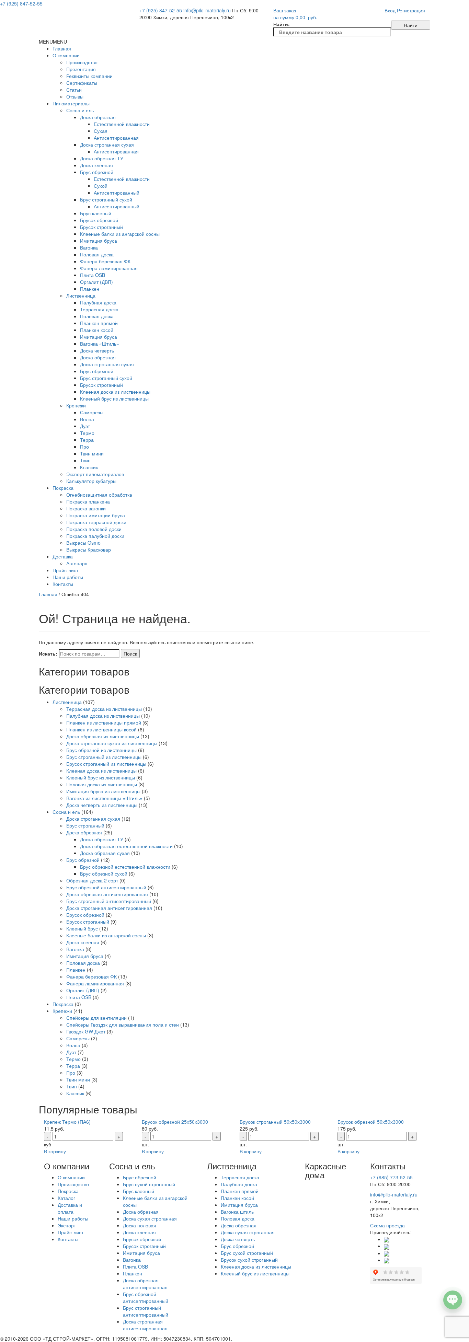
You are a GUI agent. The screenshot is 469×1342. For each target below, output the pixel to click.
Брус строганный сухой (106, 199)
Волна (87, 419)
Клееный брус (82, 928)
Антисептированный (116, 192)
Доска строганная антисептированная (109, 907)
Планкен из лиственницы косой (101, 729)
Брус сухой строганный (149, 1184)
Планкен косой (96, 329)
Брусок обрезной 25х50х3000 (175, 1121)
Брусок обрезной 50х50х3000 (371, 1121)
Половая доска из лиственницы (101, 784)
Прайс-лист (65, 570)
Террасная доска (99, 309)
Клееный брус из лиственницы (114, 398)
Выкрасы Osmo (83, 542)
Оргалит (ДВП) (96, 281)
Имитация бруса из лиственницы (103, 791)
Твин (85, 460)
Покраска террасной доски (96, 522)
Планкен (89, 288)
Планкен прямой (99, 323)
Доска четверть (97, 350)
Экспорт (67, 1225)
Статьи (74, 89)
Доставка (63, 556)
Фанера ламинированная (109, 268)
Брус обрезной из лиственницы (101, 750)
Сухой (100, 185)
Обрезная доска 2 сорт (92, 880)
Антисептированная (116, 137)
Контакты (63, 583)
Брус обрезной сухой (103, 873)
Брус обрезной (96, 172)
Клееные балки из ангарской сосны (120, 233)
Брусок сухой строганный (249, 1259)
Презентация (81, 69)
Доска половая (139, 1225)
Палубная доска (98, 302)
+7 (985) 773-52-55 (391, 1177)
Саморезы (91, 412)
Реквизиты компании (89, 75)
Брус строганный (85, 825)
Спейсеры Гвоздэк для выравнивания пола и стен (122, 1024)
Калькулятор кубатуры (91, 480)
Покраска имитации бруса (95, 515)
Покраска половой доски (94, 528)
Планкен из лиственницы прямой (103, 722)
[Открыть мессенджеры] (452, 1300)
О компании (66, 55)
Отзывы (74, 96)
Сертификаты (81, 82)
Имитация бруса (98, 240)
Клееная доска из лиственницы (115, 391)
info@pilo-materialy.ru (207, 10)
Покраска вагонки (86, 508)
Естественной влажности (122, 123)
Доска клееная (96, 165)
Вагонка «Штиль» (99, 343)
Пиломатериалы (71, 103)
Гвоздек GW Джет (85, 1031)
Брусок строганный (101, 226)
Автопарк (76, 563)
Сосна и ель (80, 110)
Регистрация (411, 10)
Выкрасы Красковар (88, 549)
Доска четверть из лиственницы (101, 804)
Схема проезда (387, 1225)
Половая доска (97, 254)
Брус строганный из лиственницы (103, 756)
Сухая (100, 130)
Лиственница (80, 295)
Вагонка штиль (237, 1211)
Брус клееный (95, 213)
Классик (89, 467)
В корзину (55, 1151)
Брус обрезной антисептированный (106, 887)
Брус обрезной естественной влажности (125, 866)
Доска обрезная (98, 117)
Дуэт (85, 426)
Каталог (66, 1197)
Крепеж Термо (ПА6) (67, 1121)
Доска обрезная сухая (105, 852)
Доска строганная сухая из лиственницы (111, 743)
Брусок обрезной (99, 220)
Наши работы (68, 577)
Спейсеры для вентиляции (96, 1017)
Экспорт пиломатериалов (95, 474)
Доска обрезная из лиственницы (102, 736)
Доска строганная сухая (107, 144)
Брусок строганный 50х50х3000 (275, 1121)
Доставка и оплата (70, 1208)
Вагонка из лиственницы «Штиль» (104, 798)
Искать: (48, 653)
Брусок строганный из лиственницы (106, 763)
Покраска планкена (88, 501)
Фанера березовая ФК (105, 261)
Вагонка (89, 247)
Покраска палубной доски (95, 535)
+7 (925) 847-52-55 (160, 10)
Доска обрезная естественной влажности (126, 846)
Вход (390, 10)
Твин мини (92, 453)
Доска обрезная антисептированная (107, 894)
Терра (87, 439)
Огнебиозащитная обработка (99, 494)
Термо (87, 432)
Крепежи (76, 405)
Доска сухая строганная (150, 1218)
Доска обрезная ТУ (101, 158)
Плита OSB (92, 274)
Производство (82, 62)
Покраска (63, 487)
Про (84, 446)
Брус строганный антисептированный (108, 901)
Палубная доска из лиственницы (103, 715)
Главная (62, 48)
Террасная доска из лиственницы (104, 708)
